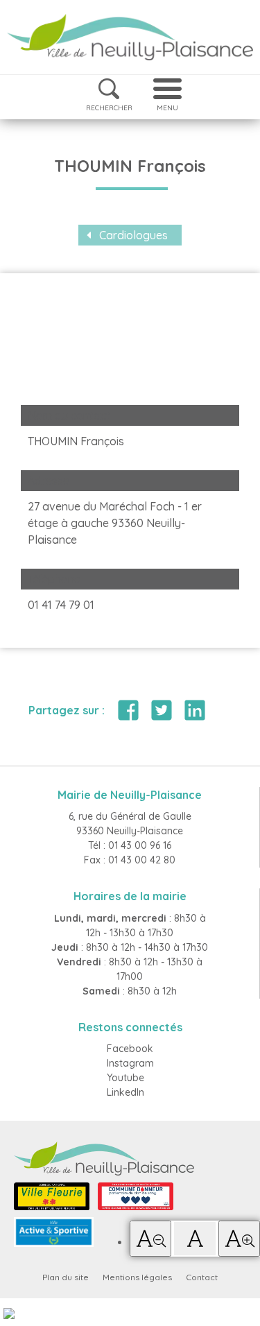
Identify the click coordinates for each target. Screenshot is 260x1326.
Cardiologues (133, 235)
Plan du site (65, 1277)
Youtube (125, 1077)
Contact (202, 1277)
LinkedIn (125, 1092)
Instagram (130, 1063)
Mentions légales (137, 1277)
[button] (150, 1239)
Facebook (130, 1048)
